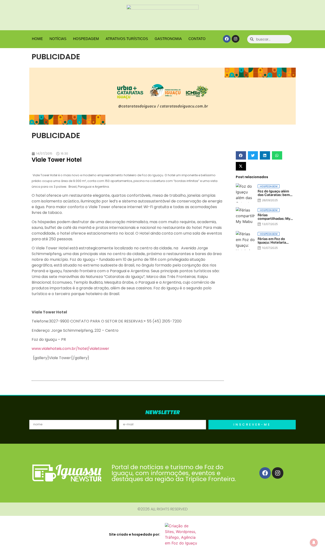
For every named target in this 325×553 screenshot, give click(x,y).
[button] (241, 155)
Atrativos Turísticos (127, 39)
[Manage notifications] (314, 542)
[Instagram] (235, 39)
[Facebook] (227, 39)
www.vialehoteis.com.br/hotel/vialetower (70, 348)
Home (37, 39)
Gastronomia (168, 39)
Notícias (57, 39)
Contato (197, 39)
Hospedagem (86, 39)
